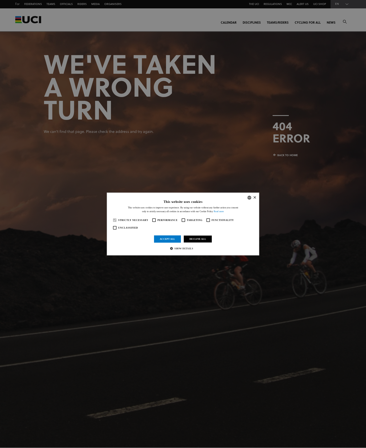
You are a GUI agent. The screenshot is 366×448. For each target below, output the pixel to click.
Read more (219, 211)
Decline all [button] (197, 239)
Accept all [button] (167, 239)
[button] (183, 248)
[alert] (183, 224)
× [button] (254, 197)
